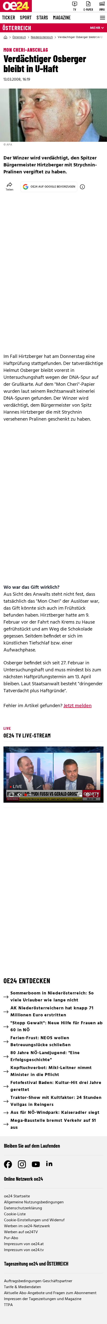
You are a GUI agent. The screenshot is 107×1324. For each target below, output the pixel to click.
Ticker (8, 17)
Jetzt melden (77, 705)
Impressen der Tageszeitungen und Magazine (42, 1299)
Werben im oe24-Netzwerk (27, 1226)
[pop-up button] (88, 795)
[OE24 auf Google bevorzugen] (82, 187)
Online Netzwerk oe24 (23, 1179)
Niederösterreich (42, 37)
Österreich (16, 27)
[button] (54, 775)
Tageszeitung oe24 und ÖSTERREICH (36, 1264)
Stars (42, 17)
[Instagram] (22, 1164)
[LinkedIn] (50, 1164)
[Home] (5, 37)
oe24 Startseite (17, 1196)
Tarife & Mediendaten (22, 1287)
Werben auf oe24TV (21, 1232)
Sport (26, 17)
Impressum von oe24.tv (24, 1250)
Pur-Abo (11, 1238)
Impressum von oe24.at (24, 1244)
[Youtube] (36, 1164)
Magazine (62, 17)
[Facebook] (8, 1164)
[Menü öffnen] (102, 18)
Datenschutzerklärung (23, 1208)
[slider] (29, 795)
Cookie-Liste (15, 1214)
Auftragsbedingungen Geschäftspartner (38, 1281)
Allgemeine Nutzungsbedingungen (34, 1202)
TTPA (8, 1305)
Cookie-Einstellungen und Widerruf (34, 1220)
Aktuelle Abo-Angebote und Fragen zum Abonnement (50, 1293)
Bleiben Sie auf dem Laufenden (32, 1146)
